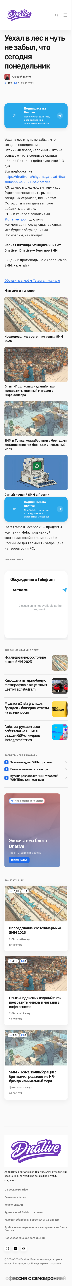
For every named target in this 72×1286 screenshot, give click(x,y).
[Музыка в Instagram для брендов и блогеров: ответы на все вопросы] (60, 709)
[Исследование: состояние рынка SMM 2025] (60, 663)
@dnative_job (15, 219)
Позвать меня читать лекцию (29, 769)
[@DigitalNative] (24, 1248)
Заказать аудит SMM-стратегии (31, 762)
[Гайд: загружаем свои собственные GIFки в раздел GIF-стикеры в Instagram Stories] (60, 732)
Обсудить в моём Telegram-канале (32, 280)
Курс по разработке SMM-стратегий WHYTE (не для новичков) (34, 777)
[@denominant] (7, 1248)
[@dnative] (15, 1248)
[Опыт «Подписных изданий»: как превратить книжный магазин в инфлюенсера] (36, 973)
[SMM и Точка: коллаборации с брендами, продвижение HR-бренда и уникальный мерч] (36, 1047)
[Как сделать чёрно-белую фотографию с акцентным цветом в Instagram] (60, 686)
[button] (56, 15)
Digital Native (19, 860)
